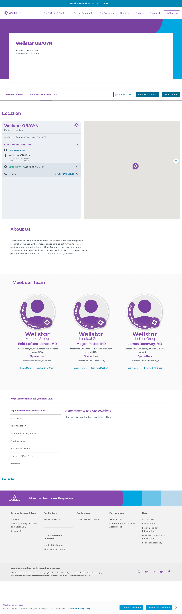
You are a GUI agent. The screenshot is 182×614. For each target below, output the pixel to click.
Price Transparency (152, 542)
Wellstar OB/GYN (14, 94)
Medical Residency (53, 545)
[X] (161, 571)
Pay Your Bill (148, 523)
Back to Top (8, 479)
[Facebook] (169, 571)
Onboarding (17, 531)
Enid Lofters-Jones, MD (37, 344)
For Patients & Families (56, 13)
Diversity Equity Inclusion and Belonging (24, 525)
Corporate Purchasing (88, 519)
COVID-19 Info (171, 94)
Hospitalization (18, 426)
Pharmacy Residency (54, 549)
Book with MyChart (147, 94)
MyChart (170, 13)
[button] (41, 166)
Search (153, 13)
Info (55, 94)
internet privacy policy (80, 608)
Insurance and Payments (23, 433)
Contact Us (148, 519)
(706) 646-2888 (123, 94)
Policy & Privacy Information (150, 529)
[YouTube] (146, 571)
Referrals (15, 463)
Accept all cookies (159, 607)
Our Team (46, 94)
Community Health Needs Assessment (122, 525)
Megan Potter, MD (91, 344)
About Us (125, 13)
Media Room (115, 519)
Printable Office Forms (22, 456)
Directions (15, 418)
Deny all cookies (131, 607)
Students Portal (52, 519)
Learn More (25, 368)
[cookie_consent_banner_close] (176, 607)
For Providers (107, 13)
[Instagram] (138, 571)
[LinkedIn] (154, 571)
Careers (140, 13)
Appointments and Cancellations (27, 410)
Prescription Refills (20, 448)
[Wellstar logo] (12, 13)
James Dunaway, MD (145, 344)
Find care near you (89, 3)
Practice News (17, 441)
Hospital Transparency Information (153, 537)
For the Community (83, 13)
